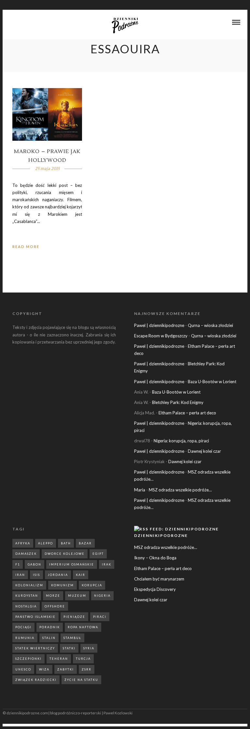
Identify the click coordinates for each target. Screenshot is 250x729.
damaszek (26, 553)
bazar (85, 543)
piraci (99, 616)
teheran (58, 658)
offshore (55, 606)
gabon (34, 564)
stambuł (72, 638)
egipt (98, 553)
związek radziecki (36, 680)
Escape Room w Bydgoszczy (161, 335)
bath (66, 543)
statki (69, 648)
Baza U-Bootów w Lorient (212, 381)
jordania (58, 575)
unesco (23, 669)
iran (20, 575)
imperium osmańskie (71, 564)
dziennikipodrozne (161, 535)
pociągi (23, 627)
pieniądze (74, 616)
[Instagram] (21, 23)
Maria (139, 489)
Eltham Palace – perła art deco (187, 412)
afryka (22, 543)
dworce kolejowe (65, 553)
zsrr (86, 669)
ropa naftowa (83, 627)
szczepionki (28, 658)
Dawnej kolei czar (204, 451)
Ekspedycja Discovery (155, 589)
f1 (17, 564)
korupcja (92, 585)
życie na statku (81, 680)
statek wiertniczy (35, 648)
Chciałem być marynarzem (159, 578)
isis (36, 575)
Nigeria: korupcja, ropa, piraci (181, 440)
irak (106, 564)
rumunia (25, 638)
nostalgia (26, 606)
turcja (83, 658)
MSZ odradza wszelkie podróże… (180, 489)
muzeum (77, 595)
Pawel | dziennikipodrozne (159, 325)
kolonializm (29, 585)
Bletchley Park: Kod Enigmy (177, 402)
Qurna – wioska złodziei (210, 325)
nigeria (102, 595)
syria (88, 648)
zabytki (65, 669)
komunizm (62, 585)
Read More (25, 246)
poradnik (49, 627)
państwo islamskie (35, 616)
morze (53, 595)
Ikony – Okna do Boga (155, 557)
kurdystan (26, 595)
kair (80, 575)
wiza (44, 669)
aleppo (45, 543)
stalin (49, 638)
